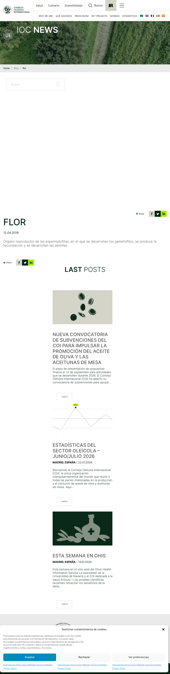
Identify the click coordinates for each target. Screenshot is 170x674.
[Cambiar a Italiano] (158, 16)
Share (141, 213)
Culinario (53, 5)
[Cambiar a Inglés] (147, 16)
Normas (115, 16)
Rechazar (84, 657)
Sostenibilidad (73, 5)
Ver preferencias (138, 657)
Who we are (46, 16)
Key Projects (99, 16)
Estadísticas (129, 16)
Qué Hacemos (64, 16)
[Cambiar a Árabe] (142, 16)
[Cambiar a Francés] (153, 16)
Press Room (82, 16)
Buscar (98, 5)
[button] (163, 629)
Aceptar (30, 657)
